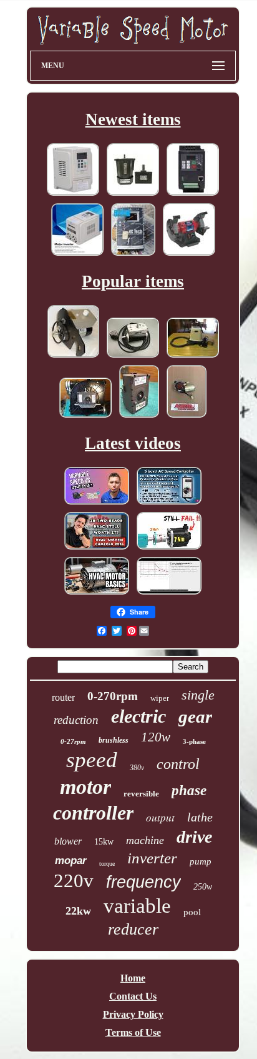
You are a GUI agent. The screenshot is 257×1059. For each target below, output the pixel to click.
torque (107, 863)
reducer (133, 929)
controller (93, 812)
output (160, 817)
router (63, 697)
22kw (78, 911)
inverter (152, 858)
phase (189, 790)
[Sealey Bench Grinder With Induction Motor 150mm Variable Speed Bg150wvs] (189, 254)
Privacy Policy (133, 1014)
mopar (71, 860)
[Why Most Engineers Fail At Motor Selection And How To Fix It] (169, 548)
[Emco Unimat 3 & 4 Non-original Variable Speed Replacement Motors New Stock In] (73, 356)
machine (145, 840)
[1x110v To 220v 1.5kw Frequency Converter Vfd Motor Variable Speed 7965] (192, 194)
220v (74, 880)
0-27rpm (73, 741)
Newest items (133, 119)
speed (91, 760)
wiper (159, 698)
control (178, 764)
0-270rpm (112, 696)
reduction (76, 719)
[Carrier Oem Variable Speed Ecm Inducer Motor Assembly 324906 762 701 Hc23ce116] (85, 416)
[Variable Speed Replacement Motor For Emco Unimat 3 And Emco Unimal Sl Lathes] (133, 356)
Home (132, 978)
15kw (104, 841)
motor (85, 786)
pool (192, 912)
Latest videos (133, 443)
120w (155, 737)
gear (195, 716)
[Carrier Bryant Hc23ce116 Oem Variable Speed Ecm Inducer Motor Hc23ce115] (139, 416)
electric (138, 716)
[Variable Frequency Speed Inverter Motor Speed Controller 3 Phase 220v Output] (77, 254)
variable (137, 906)
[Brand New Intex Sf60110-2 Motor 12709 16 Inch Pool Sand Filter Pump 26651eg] (192, 356)
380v (137, 767)
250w (202, 886)
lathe (200, 817)
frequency (143, 882)
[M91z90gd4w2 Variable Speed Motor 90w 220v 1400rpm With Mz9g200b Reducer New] (133, 194)
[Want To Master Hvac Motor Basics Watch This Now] (97, 593)
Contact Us (133, 996)
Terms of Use (133, 1032)
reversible (141, 793)
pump (200, 861)
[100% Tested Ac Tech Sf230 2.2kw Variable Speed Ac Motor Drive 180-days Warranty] (133, 254)
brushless (113, 740)
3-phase (194, 741)
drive (194, 836)
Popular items (133, 281)
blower (68, 841)
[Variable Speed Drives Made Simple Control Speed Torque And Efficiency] (169, 593)
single (198, 695)
